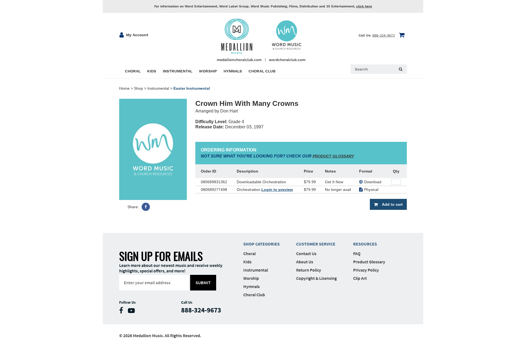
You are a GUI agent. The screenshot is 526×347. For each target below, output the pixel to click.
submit (203, 282)
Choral (249, 253)
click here (364, 6)
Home (124, 88)
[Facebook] (146, 207)
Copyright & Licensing (316, 278)
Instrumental (158, 88)
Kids (247, 261)
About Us (304, 261)
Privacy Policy (366, 270)
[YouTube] (133, 312)
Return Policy (308, 270)
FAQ (357, 253)
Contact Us (306, 253)
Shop (138, 88)
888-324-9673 (383, 35)
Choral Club (254, 294)
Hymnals (251, 286)
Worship (251, 278)
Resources (365, 244)
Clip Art (360, 278)
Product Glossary (369, 261)
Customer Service (315, 244)
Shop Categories (261, 244)
